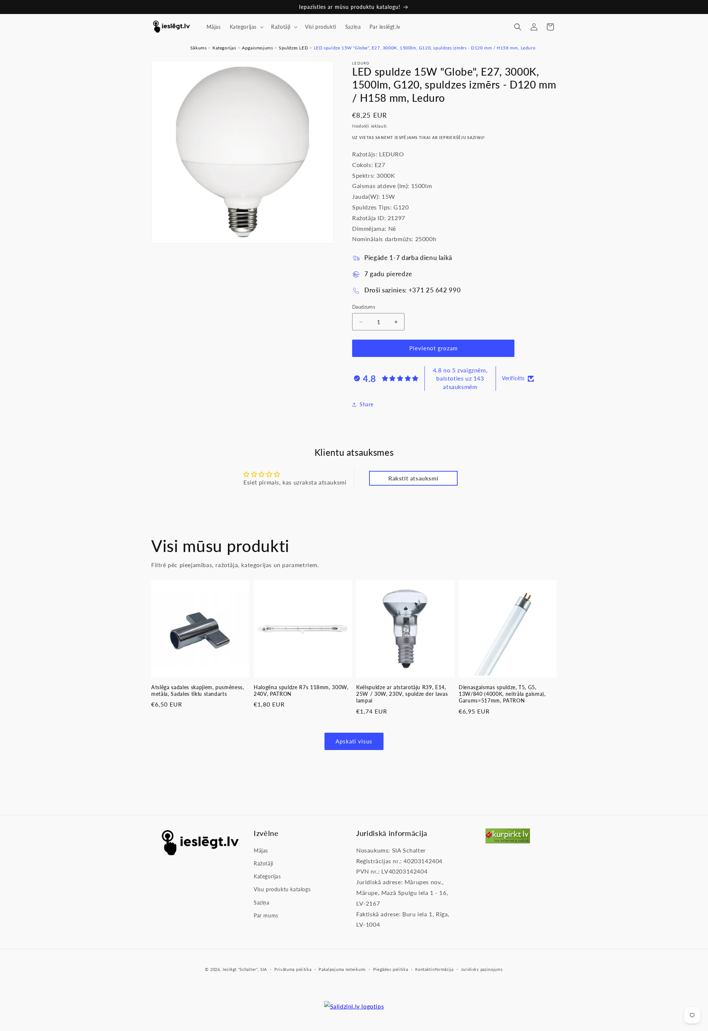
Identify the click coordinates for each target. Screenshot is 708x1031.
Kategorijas (224, 48)
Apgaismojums (257, 48)
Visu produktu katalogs (282, 889)
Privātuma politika (293, 969)
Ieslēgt (230, 969)
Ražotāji (263, 864)
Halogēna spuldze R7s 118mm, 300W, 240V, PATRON (301, 690)
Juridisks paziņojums (482, 969)
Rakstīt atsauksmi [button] (413, 478)
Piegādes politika (390, 969)
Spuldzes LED (293, 48)
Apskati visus (354, 741)
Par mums (266, 915)
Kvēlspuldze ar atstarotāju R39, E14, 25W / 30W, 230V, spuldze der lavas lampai (402, 694)
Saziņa (262, 902)
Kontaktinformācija (434, 969)
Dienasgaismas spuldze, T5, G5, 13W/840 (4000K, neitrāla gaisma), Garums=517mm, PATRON (502, 694)
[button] (246, 27)
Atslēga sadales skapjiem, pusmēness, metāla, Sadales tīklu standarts (197, 690)
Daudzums (363, 307)
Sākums (198, 48)
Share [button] (367, 405)
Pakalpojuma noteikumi (342, 969)
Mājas (261, 850)
